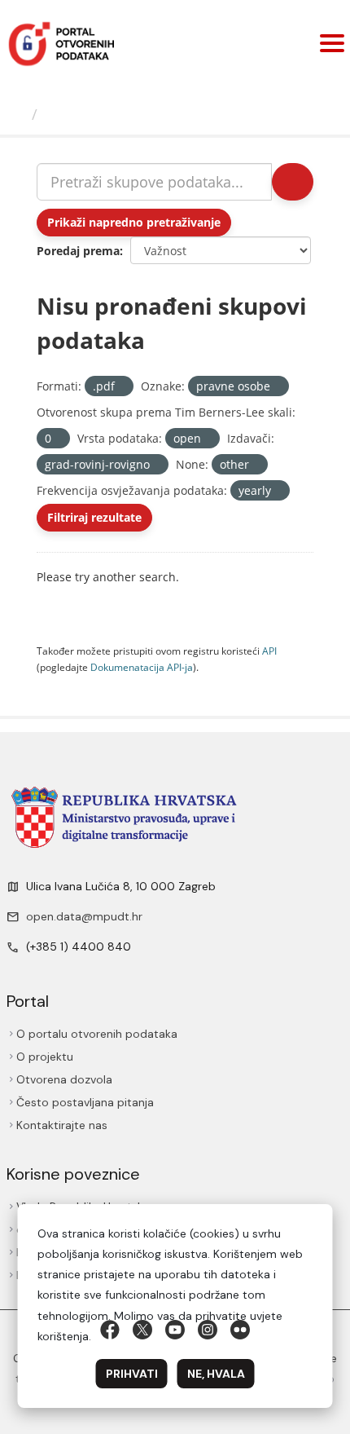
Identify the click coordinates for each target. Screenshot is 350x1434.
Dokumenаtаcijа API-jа (141, 666)
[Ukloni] (121, 387)
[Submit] (291, 182)
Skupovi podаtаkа (113, 114)
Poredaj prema (78, 250)
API (269, 650)
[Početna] (19, 114)
